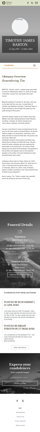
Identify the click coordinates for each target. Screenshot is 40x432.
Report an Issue (20, 425)
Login (20, 408)
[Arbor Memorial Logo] (7, 3)
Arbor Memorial (20, 412)
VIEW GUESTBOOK (20, 347)
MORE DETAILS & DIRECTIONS (20, 275)
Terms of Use (20, 416)
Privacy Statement (20, 421)
